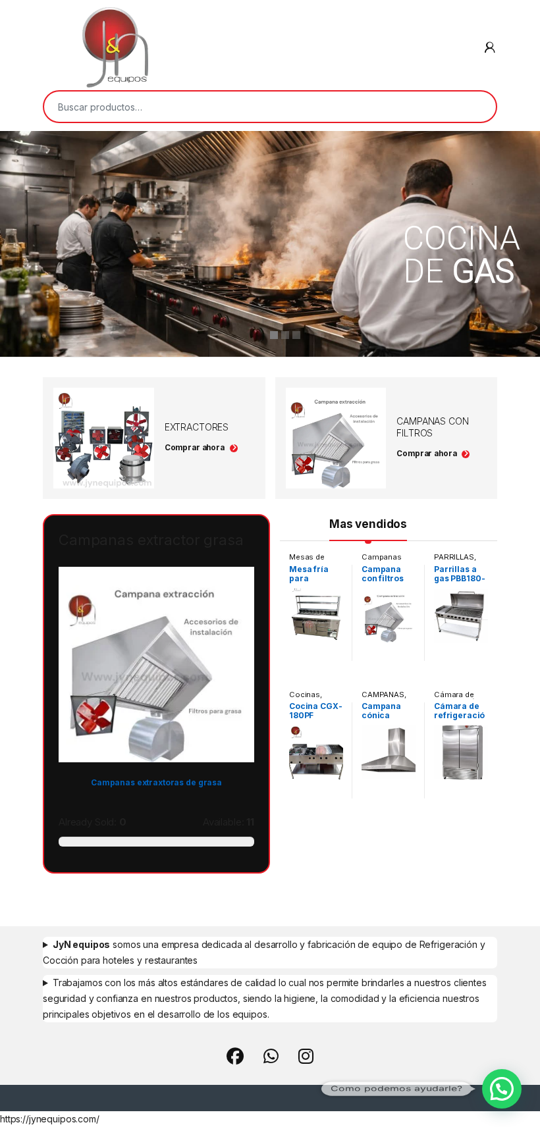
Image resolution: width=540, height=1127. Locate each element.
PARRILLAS (454, 557)
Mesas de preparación (311, 560)
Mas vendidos (368, 524)
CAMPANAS (383, 694)
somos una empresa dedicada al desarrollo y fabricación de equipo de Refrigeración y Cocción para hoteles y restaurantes (264, 952)
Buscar (477, 107)
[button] (502, 1089)
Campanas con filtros (382, 560)
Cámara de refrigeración (457, 698)
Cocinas (304, 694)
